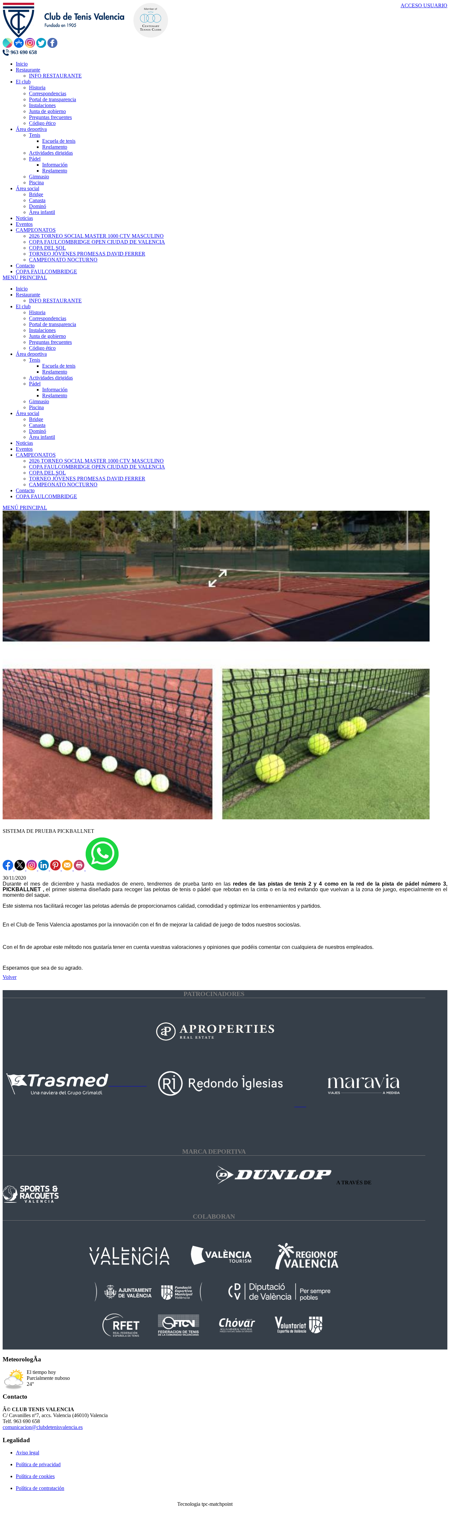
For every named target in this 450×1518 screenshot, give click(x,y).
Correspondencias (47, 318)
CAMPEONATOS (36, 455)
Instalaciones (42, 330)
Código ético (42, 348)
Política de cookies (35, 1476)
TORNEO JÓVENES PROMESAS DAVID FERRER (87, 478)
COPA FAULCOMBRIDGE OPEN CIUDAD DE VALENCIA (97, 467)
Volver (9, 977)
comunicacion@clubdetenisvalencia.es (43, 1427)
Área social (27, 413)
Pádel (35, 383)
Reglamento (54, 372)
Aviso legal (27, 1452)
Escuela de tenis (58, 366)
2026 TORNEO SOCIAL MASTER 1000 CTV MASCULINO (96, 461)
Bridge (36, 419)
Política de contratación (40, 1488)
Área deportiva (31, 354)
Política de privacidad (38, 1464)
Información (55, 389)
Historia (37, 312)
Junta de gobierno (47, 336)
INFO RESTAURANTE (55, 300)
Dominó (37, 431)
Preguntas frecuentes (50, 342)
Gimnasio (39, 401)
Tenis (34, 360)
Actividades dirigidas (51, 377)
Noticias (24, 443)
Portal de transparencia (52, 324)
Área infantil (42, 437)
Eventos (24, 449)
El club (23, 306)
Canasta (37, 425)
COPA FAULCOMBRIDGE (46, 496)
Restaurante (28, 294)
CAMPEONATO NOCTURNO (63, 484)
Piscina (36, 407)
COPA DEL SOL (47, 472)
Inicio (22, 288)
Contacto (25, 490)
